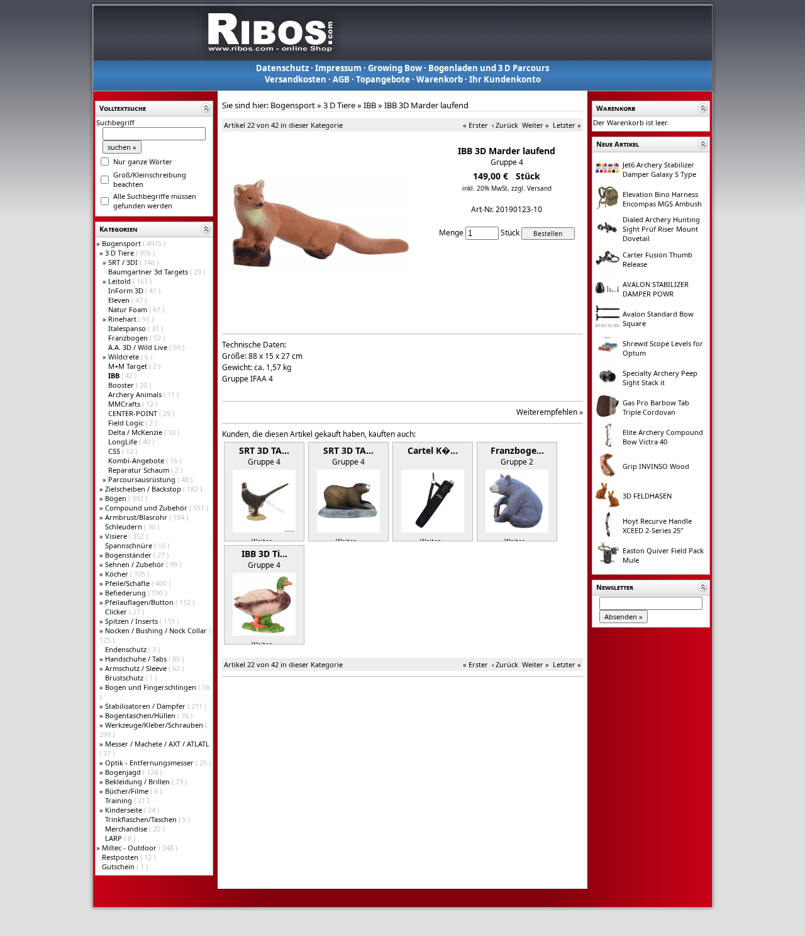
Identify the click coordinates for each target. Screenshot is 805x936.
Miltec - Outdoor (130, 847)
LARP (114, 838)
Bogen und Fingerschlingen (151, 687)
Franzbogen (129, 337)
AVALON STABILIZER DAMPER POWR (656, 288)
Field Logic (126, 422)
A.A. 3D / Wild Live (138, 347)
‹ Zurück (505, 125)
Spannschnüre (129, 545)
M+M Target (128, 366)
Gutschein (119, 866)
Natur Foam (128, 309)
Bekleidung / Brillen (138, 781)
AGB (341, 79)
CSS (115, 451)
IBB (370, 105)
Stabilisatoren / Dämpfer (146, 706)
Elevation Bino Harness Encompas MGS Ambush (662, 198)
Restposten (121, 857)
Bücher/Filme (127, 791)
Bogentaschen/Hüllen (141, 715)
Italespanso (128, 328)
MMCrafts (125, 404)
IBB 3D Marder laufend (426, 105)
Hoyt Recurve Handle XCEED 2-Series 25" (657, 525)
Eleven (119, 300)
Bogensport (122, 243)
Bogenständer (129, 555)
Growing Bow (395, 68)
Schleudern (124, 526)
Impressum (338, 68)
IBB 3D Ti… (264, 554)
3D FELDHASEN (647, 495)
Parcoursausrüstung (142, 479)
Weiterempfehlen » (549, 412)
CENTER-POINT (133, 413)
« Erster (475, 125)
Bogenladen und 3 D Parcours (488, 68)
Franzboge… (517, 450)
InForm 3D (126, 290)
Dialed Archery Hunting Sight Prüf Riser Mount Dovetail (661, 229)
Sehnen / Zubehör (135, 564)
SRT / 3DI (124, 262)
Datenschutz (282, 68)
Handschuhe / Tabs (137, 658)
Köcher (117, 573)
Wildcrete (124, 356)
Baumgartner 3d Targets (149, 271)
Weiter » (535, 125)
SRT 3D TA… (264, 450)
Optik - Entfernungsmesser (150, 762)
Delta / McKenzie (136, 432)
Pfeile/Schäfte (128, 583)
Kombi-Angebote (137, 460)
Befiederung (126, 592)
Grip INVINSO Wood (656, 466)
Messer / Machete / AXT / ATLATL (157, 743)
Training (119, 800)
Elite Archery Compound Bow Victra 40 (663, 436)
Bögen (116, 498)
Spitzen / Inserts (132, 621)
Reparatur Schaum (139, 470)
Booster (122, 385)
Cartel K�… (433, 450)
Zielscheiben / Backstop (144, 488)
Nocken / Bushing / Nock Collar (157, 630)
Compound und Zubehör (147, 507)
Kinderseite (124, 810)
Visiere (117, 536)
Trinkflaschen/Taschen (142, 819)
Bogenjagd (124, 772)
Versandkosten (295, 79)
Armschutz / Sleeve (137, 668)
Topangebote (383, 79)
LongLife (123, 441)
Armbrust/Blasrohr (137, 517)
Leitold (120, 281)
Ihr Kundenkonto (505, 79)
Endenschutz (126, 649)
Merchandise (127, 828)
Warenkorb (439, 79)
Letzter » (567, 125)
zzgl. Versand (531, 188)
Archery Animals (136, 394)
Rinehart (123, 319)
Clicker (117, 611)
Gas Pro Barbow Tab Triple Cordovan (656, 407)
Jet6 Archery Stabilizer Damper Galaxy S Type (659, 169)
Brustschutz (125, 677)
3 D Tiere (120, 252)
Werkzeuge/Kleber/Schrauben (155, 725)
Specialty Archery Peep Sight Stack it (660, 377)
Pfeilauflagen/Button (140, 602)
